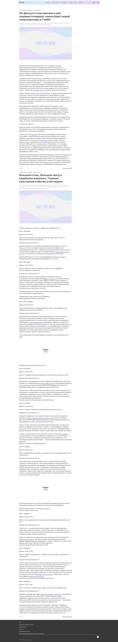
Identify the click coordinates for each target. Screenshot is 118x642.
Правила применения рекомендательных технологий (31, 633)
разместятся (48, 162)
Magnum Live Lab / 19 (50, 279)
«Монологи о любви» (26, 539)
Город (70, 2)
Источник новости (67, 168)
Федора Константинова (44, 574)
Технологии (55, 2)
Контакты (21, 629)
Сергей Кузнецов (39, 90)
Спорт (81, 2)
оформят (35, 134)
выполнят (43, 140)
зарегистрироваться (36, 576)
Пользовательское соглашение (26, 624)
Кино (47, 2)
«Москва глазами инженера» (51, 594)
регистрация (61, 257)
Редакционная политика (24, 631)
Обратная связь (23, 627)
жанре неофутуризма (46, 383)
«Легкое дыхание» (35, 322)
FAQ (20, 622)
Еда (75, 2)
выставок (64, 434)
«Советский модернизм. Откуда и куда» (40, 418)
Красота (64, 2)
